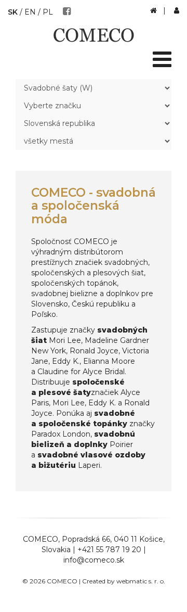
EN (30, 12)
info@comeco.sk (93, 560)
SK (13, 12)
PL (48, 12)
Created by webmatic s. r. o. (123, 581)
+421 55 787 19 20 (109, 549)
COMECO (40, 539)
